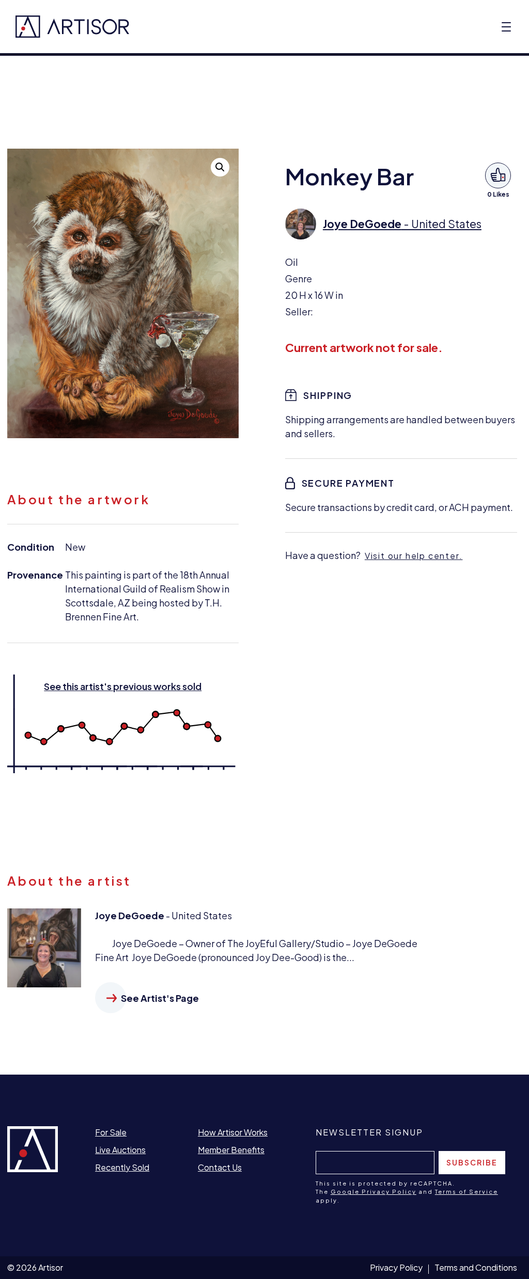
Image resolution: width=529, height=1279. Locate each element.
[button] (220, 167)
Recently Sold (122, 1167)
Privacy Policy (396, 1267)
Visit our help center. (414, 555)
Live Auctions (120, 1149)
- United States (402, 224)
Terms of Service (466, 1191)
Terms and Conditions (475, 1267)
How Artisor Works (233, 1132)
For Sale (111, 1132)
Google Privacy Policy (373, 1191)
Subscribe (471, 1162)
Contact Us (220, 1167)
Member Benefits (231, 1149)
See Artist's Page (160, 998)
